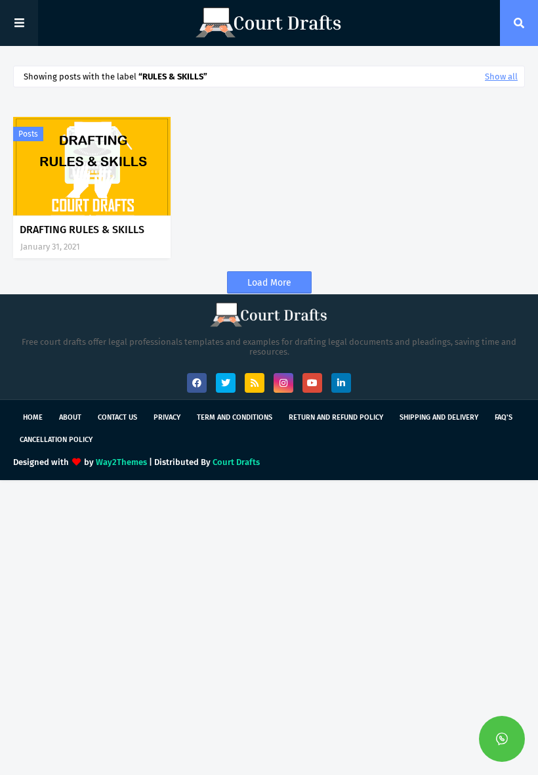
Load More (269, 282)
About (70, 417)
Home (33, 417)
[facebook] (197, 383)
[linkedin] (341, 383)
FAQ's (503, 417)
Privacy (167, 417)
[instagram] (283, 383)
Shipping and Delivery (439, 417)
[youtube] (312, 383)
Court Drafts (236, 462)
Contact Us (117, 417)
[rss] (254, 383)
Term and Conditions (234, 417)
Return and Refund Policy (336, 417)
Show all (501, 76)
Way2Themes (121, 462)
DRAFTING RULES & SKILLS (82, 229)
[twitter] (226, 383)
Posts (28, 134)
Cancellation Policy (56, 439)
